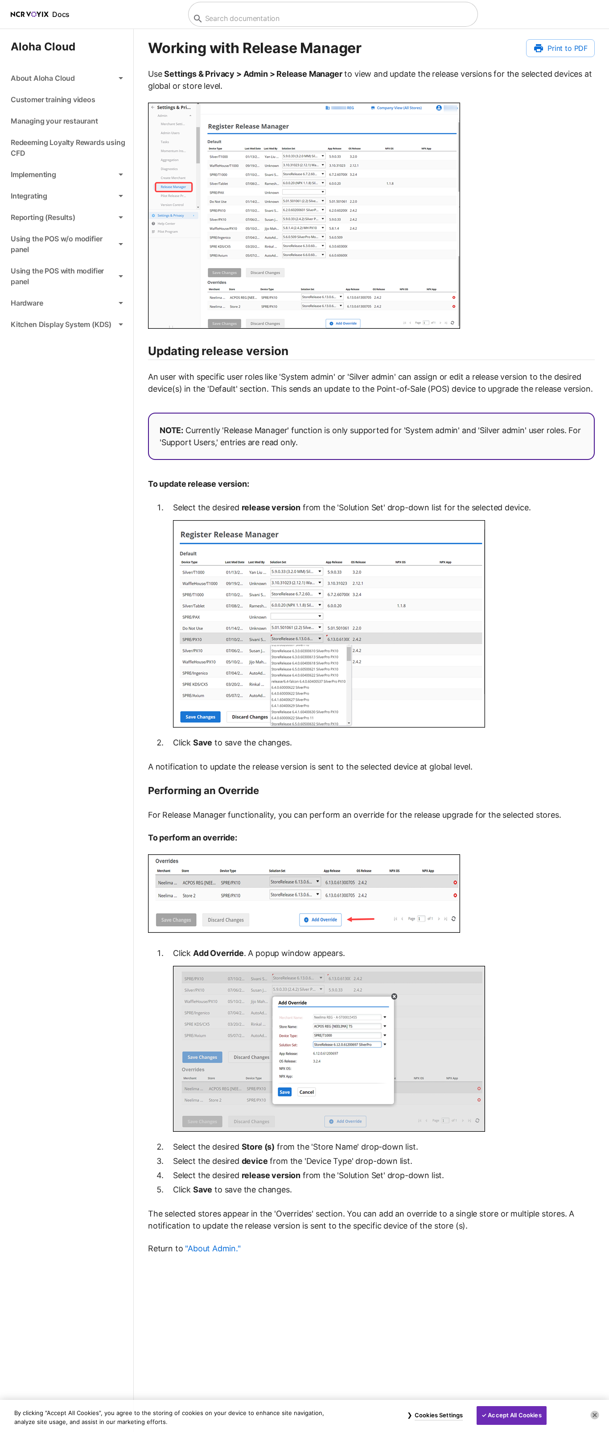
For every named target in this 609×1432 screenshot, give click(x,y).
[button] (67, 78)
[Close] (595, 1415)
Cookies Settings (439, 1415)
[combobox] (332, 18)
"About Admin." (213, 1248)
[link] (67, 99)
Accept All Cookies (514, 1415)
